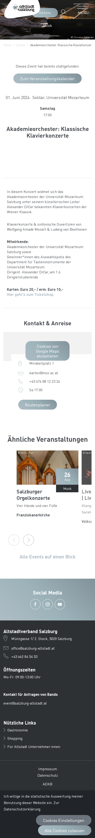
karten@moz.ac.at (43, 372)
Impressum (47, 768)
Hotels (45, 12)
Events (21, 45)
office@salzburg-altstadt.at (33, 648)
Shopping (14, 738)
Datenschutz (47, 775)
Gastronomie (17, 730)
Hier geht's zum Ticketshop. (30, 294)
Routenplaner (37, 404)
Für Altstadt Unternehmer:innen (33, 746)
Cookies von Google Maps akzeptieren (47, 350)
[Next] (28, 540)
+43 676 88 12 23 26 (44, 381)
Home (7, 45)
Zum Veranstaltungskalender (47, 78)
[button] (64, 11)
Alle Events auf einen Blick (48, 557)
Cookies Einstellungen (63, 820)
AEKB (47, 783)
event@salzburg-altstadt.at (25, 703)
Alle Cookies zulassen (65, 830)
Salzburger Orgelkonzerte (33, 494)
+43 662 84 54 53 (24, 656)
